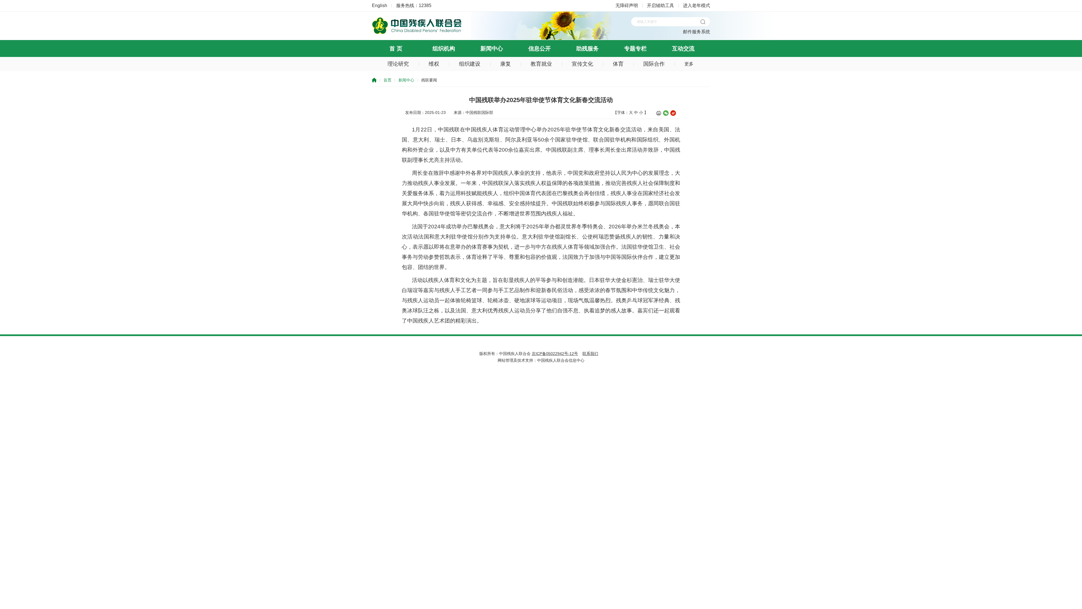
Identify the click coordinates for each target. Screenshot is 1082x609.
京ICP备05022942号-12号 (555, 353)
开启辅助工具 (660, 5)
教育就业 (541, 64)
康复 (505, 64)
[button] (702, 21)
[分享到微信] (666, 113)
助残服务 (587, 48)
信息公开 (539, 48)
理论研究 (398, 64)
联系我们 (590, 353)
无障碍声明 (626, 5)
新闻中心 (491, 48)
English (379, 5)
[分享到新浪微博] (673, 113)
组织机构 (444, 48)
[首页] (417, 33)
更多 (688, 63)
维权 (434, 64)
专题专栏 (635, 48)
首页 (387, 80)
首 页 (395, 48)
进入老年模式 (696, 5)
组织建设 (469, 64)
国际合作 (654, 64)
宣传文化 (582, 64)
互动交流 (683, 48)
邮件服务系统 (696, 31)
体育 (618, 64)
